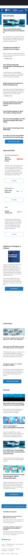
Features (12, 553)
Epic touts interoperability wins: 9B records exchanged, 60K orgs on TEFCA (14, 120)
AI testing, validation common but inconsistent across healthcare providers (12, 528)
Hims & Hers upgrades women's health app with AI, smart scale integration (13, 338)
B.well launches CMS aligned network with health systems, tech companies (13, 347)
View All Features (14, 494)
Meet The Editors (19, 544)
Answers (8, 553)
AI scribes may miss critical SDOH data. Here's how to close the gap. (13, 136)
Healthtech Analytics (9, 506)
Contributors (10, 550)
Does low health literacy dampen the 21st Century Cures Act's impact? (13, 103)
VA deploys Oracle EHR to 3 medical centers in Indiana (11, 48)
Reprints (3, 553)
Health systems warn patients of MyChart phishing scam (13, 84)
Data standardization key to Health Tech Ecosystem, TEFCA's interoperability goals (13, 476)
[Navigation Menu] (2, 10)
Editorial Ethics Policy (10, 544)
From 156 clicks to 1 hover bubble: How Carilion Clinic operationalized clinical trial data (14, 451)
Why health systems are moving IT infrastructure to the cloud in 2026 (13, 404)
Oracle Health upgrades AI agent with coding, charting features (13, 112)
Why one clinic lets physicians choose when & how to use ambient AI (14, 30)
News (16, 553)
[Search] (26, 10)
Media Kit (18, 548)
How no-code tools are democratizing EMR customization (13, 426)
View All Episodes (14, 288)
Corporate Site (4, 550)
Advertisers (4, 548)
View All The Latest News (14, 141)
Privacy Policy (10, 545)
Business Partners (11, 548)
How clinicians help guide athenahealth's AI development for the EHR (13, 66)
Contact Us (4, 545)
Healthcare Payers (19, 506)
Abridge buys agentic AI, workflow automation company (12, 364)
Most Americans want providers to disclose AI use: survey (12, 517)
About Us (3, 544)
